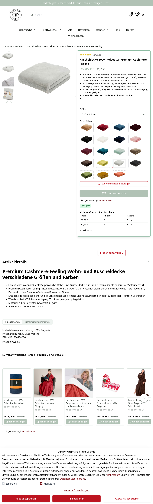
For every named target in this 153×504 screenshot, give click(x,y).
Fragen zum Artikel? (111, 252)
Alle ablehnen (76, 498)
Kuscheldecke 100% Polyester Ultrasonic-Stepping (45, 403)
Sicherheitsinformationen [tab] (37, 321)
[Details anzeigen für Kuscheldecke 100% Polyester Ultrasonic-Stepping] (48, 383)
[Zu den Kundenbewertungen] (114, 54)
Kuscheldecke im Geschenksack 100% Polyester (107, 403)
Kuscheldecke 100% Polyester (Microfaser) (14, 402)
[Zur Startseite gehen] (15, 15)
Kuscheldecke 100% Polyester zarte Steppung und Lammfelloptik (78, 403)
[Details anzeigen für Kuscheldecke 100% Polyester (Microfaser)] (17, 383)
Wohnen (19, 46)
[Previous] (9, 55)
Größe (83, 109)
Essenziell (11, 483)
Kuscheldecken (33, 46)
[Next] (9, 104)
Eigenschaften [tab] (12, 321)
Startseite (7, 46)
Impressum (113, 474)
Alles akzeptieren (26, 498)
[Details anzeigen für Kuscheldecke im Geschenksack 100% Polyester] (110, 383)
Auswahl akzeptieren (127, 498)
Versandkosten (105, 200)
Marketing (49, 483)
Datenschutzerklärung (72, 478)
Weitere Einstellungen (76, 490)
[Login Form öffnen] (143, 15)
